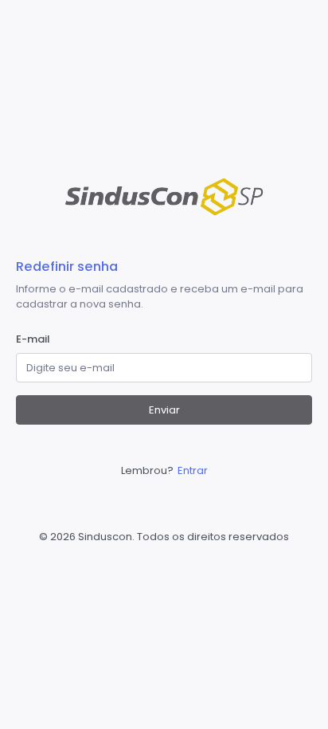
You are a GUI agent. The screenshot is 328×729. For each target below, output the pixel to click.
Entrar (193, 470)
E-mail (33, 339)
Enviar (164, 409)
